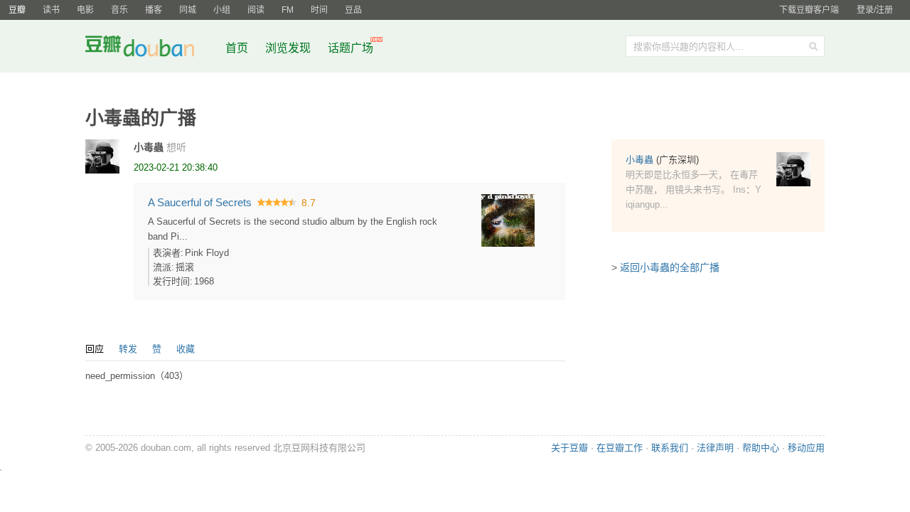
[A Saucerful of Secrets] (508, 219)
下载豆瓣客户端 (809, 10)
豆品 (353, 10)
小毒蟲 (149, 147)
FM (288, 10)
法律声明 (715, 447)
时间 (319, 10)
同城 (187, 10)
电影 (85, 10)
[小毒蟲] (102, 156)
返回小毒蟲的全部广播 (669, 267)
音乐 (119, 10)
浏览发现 (289, 48)
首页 (236, 48)
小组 (221, 10)
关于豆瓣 (569, 447)
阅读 (255, 10)
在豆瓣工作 (619, 447)
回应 (94, 348)
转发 (128, 348)
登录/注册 (875, 10)
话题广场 (350, 48)
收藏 (185, 348)
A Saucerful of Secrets (200, 202)
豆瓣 (17, 10)
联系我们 (669, 447)
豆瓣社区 (150, 48)
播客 (153, 10)
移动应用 (806, 447)
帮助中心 (760, 447)
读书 (51, 10)
